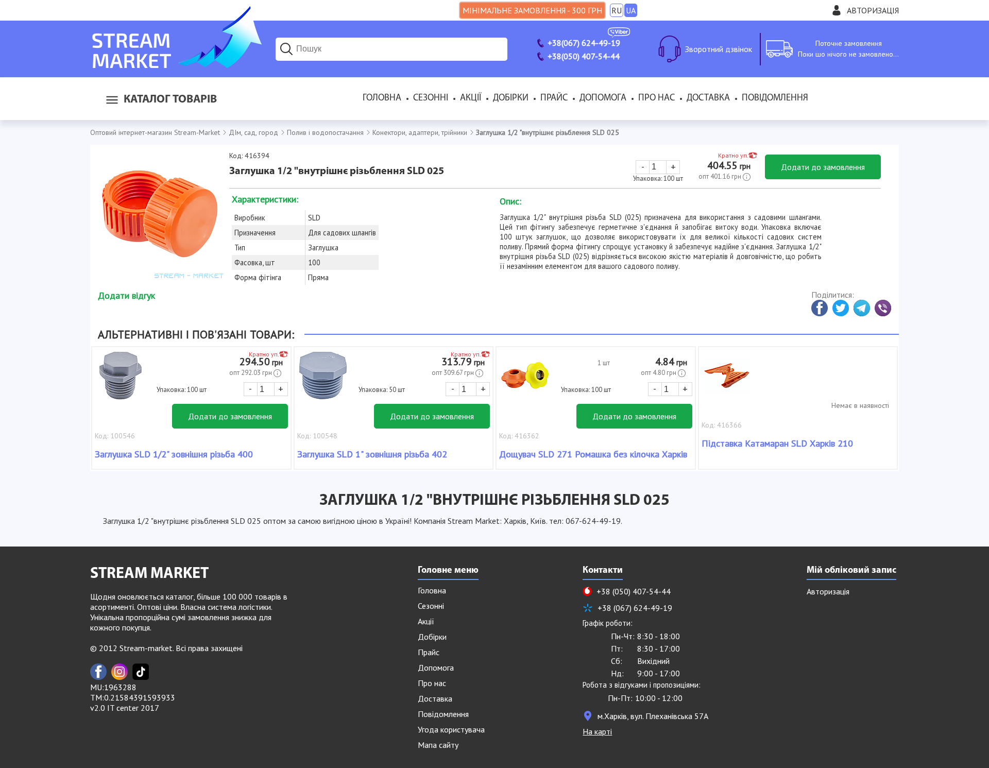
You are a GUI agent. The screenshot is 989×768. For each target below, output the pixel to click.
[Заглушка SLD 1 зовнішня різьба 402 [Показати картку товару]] (323, 381)
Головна (382, 98)
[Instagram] (119, 671)
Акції (470, 98)
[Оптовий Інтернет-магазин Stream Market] (176, 65)
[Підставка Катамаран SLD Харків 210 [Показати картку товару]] (727, 381)
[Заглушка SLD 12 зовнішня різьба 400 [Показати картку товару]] (120, 381)
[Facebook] (98, 671)
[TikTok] (140, 671)
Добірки (510, 98)
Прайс (554, 98)
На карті (597, 731)
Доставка (708, 98)
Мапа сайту (438, 745)
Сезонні (430, 98)
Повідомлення (775, 98)
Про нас (656, 98)
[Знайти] (286, 49)
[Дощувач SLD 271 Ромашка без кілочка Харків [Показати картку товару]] (525, 381)
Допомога (602, 98)
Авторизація (873, 10)
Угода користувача (451, 729)
